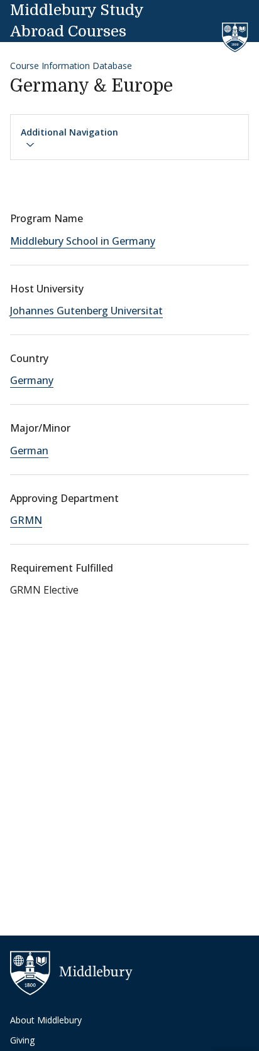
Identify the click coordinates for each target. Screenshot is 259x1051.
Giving (22, 1040)
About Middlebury (46, 1020)
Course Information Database (71, 66)
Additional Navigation (69, 132)
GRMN (26, 520)
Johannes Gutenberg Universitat (86, 310)
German (29, 450)
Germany (31, 380)
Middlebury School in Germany (82, 241)
